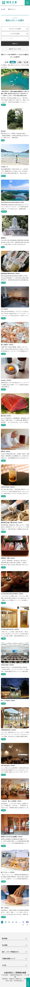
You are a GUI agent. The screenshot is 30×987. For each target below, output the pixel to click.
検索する (15, 43)
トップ (3, 9)
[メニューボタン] (27, 2)
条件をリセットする (15, 49)
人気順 (19, 62)
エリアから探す (15, 34)
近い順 (26, 62)
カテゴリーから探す (15, 29)
